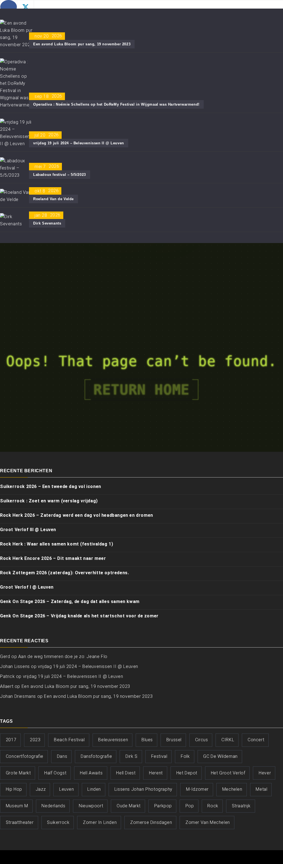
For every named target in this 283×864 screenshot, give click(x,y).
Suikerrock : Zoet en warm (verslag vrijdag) (49, 500)
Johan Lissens (15, 666)
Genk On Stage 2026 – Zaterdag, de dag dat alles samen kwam (70, 601)
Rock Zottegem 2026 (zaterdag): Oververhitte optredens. (64, 572)
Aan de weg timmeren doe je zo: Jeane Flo (63, 656)
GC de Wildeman (220, 756)
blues (147, 739)
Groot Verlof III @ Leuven (28, 529)
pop (189, 805)
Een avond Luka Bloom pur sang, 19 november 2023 (81, 44)
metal (261, 789)
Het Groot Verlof (228, 773)
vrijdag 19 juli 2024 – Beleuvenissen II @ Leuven (78, 143)
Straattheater (20, 822)
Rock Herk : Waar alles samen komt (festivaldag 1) (56, 544)
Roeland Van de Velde (53, 199)
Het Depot (186, 773)
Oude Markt (129, 805)
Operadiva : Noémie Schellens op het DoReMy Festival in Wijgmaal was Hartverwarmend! (116, 104)
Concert (256, 739)
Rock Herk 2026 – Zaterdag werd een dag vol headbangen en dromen (76, 515)
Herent (156, 773)
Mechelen (232, 789)
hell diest (125, 773)
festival (159, 756)
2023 (35, 739)
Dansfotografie (96, 756)
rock (212, 805)
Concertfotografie (24, 756)
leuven (66, 789)
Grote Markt (18, 773)
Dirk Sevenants (47, 223)
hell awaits (91, 773)
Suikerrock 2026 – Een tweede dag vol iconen (50, 486)
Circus (201, 739)
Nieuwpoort (91, 805)
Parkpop (163, 805)
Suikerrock (58, 822)
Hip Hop (14, 789)
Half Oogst (55, 773)
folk (185, 756)
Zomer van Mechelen (207, 822)
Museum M (17, 805)
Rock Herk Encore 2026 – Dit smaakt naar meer (53, 558)
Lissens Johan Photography (143, 789)
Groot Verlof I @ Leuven (27, 587)
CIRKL (227, 739)
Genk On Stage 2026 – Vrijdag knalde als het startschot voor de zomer (79, 615)
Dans (62, 756)
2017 (11, 739)
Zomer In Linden (100, 822)
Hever (265, 773)
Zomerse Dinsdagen (151, 822)
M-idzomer (197, 789)
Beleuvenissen (113, 739)
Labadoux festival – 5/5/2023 (59, 175)
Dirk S (131, 756)
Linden (94, 789)
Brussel (174, 739)
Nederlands (53, 805)
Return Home (141, 389)
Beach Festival (69, 739)
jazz (41, 789)
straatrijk (241, 805)
